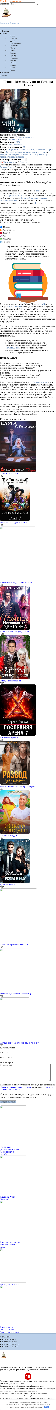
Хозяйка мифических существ (14, 944)
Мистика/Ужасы (15, 43)
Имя (3, 1052)
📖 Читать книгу (8, 162)
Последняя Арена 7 (9, 737)
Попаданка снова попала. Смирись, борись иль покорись (9, 1329)
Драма (12, 41)
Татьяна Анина (14, 140)
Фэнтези (13, 63)
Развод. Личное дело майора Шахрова (17, 786)
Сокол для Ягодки (8, 835)
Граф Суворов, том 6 (9, 1284)
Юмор (12, 68)
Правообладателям (11, 1344)
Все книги (5, 31)
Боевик (12, 36)
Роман (12, 51)
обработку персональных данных (15, 1087)
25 (7, 152)
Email (3, 1057)
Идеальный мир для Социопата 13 (16, 582)
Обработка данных (11, 1347)
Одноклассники (14, 144)
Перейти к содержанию (11, 1)
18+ (25, 147)
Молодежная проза (44, 149)
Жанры (4, 33)
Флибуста (5, 18)
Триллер (13, 55)
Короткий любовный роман (22, 149)
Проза (12, 48)
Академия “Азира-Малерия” (8, 1198)
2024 (18, 142)
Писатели (5, 73)
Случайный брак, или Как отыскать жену (19, 1043)
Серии (4, 75)
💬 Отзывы (21, 162)
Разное (12, 70)
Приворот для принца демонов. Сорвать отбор (10, 1244)
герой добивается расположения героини (28, 152)
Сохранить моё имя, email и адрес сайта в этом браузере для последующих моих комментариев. (27, 1095)
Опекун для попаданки (10, 681)
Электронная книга (24, 137)
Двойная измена (7, 885)
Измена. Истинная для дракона (14, 631)
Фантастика (14, 58)
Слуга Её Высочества (10, 473)
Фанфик (13, 60)
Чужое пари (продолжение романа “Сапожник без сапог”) (10, 1150)
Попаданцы (14, 46)
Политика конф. (9, 1342)
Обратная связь (9, 1339)
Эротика (13, 65)
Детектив (13, 38)
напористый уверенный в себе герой (17, 154)
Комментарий (6, 1062)
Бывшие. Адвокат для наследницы (16, 994)
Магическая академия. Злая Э (13, 522)
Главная (6, 1337)
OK (46, 1407)
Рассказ (13, 53)
